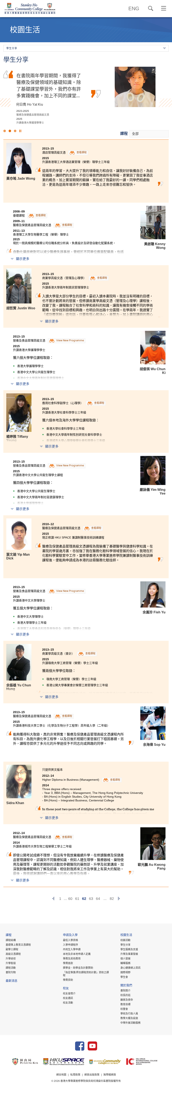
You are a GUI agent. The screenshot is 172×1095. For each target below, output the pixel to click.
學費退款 (68, 963)
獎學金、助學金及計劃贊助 (78, 967)
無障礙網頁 (109, 1074)
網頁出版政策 (91, 1074)
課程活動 (11, 967)
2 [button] (10, 131)
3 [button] (15, 131)
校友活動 (68, 1002)
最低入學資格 (70, 940)
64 (98, 899)
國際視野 (125, 972)
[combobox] (149, 133)
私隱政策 (75, 1074)
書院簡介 (125, 990)
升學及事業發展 (129, 954)
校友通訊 (68, 998)
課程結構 (11, 940)
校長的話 (125, 995)
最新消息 (11, 981)
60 (70, 899)
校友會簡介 (69, 993)
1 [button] (4, 131)
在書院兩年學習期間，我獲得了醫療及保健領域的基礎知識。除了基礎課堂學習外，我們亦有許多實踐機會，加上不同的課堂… (48, 85)
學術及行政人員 (129, 1013)
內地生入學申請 (72, 949)
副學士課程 (12, 949)
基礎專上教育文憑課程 (18, 944)
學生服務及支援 (129, 949)
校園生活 (126, 935)
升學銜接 (11, 963)
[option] (86, 95)
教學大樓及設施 (129, 1018)
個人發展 (125, 958)
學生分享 (125, 944)
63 (91, 899)
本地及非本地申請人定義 (77, 954)
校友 (66, 988)
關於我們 (126, 985)
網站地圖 (61, 1074)
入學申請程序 (70, 944)
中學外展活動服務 (130, 1022)
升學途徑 (11, 958)
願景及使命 (126, 999)
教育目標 (125, 1004)
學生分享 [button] (11, 48)
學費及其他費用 (72, 958)
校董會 (124, 1009)
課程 (124, 134)
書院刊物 (11, 972)
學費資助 (68, 980)
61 (77, 899)
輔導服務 (125, 963)
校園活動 (125, 940)
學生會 (124, 977)
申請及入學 (70, 935)
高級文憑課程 (13, 954)
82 (112, 899)
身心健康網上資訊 (130, 967)
